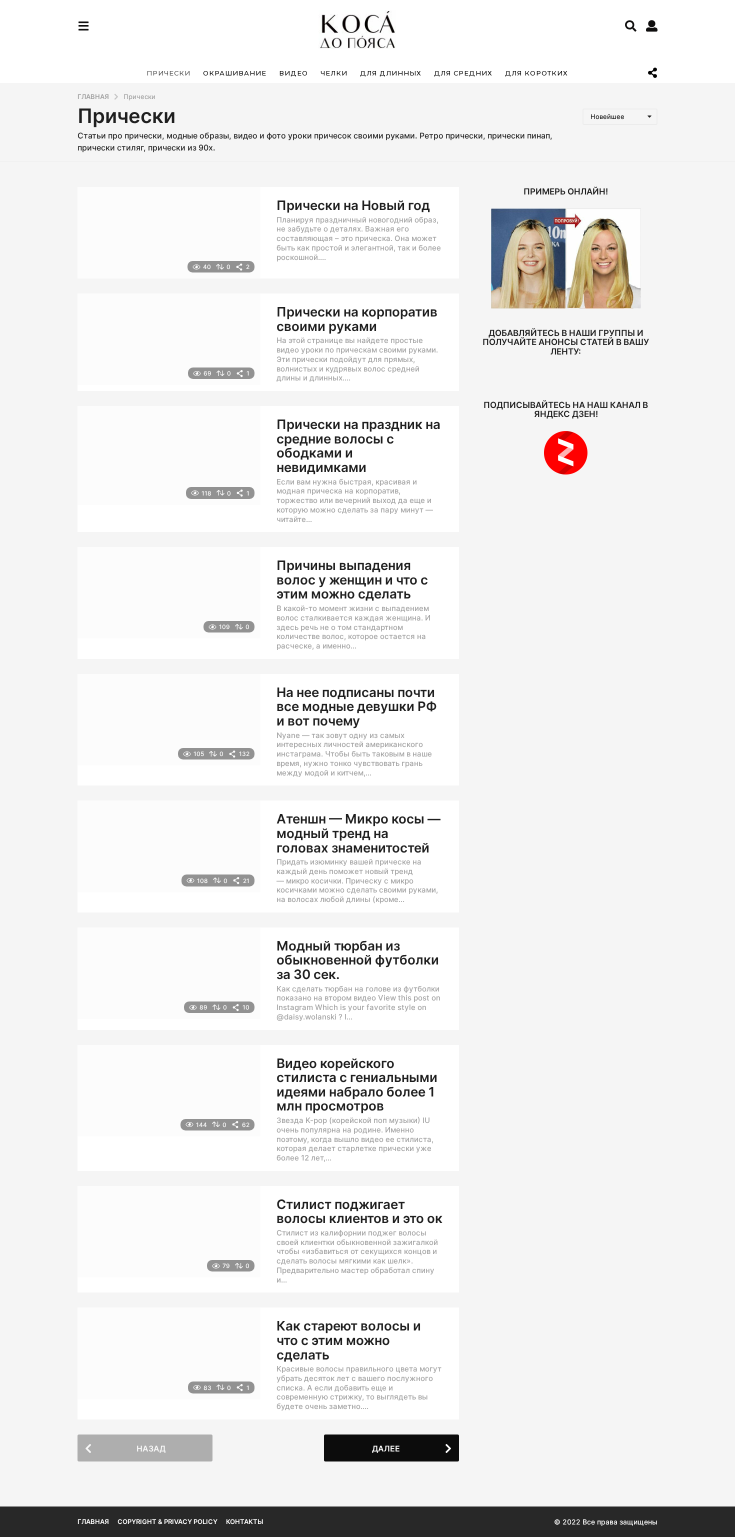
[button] (83, 26)
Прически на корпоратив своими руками (357, 319)
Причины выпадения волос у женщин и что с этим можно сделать (352, 580)
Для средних (463, 73)
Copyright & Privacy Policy (168, 1522)
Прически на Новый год (353, 205)
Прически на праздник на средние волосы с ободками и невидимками (358, 445)
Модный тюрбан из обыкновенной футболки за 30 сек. (357, 960)
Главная (93, 1522)
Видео (293, 73)
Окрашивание (234, 73)
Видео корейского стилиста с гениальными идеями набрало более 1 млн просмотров (357, 1085)
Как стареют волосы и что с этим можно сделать (348, 1340)
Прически (168, 73)
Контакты (244, 1522)
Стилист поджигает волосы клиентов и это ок (359, 1211)
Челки (334, 73)
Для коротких (536, 73)
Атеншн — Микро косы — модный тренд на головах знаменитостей (358, 833)
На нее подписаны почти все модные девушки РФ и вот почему (356, 706)
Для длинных (391, 73)
